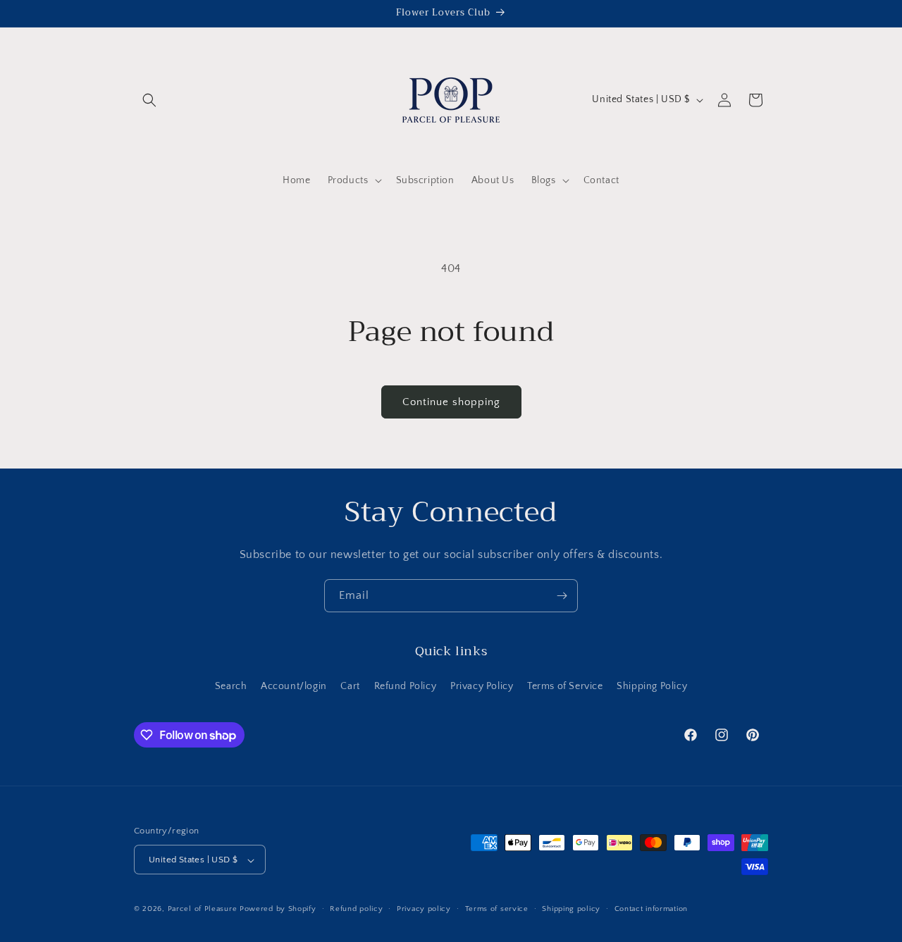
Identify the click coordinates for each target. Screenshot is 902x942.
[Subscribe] (561, 595)
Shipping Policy (652, 685)
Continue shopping (451, 402)
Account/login (294, 685)
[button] (149, 100)
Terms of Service (565, 685)
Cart (349, 685)
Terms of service (497, 909)
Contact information (651, 909)
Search (231, 685)
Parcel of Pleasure (202, 909)
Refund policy (356, 909)
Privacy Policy (481, 685)
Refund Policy (405, 685)
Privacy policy (424, 909)
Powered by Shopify (278, 909)
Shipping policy (571, 909)
